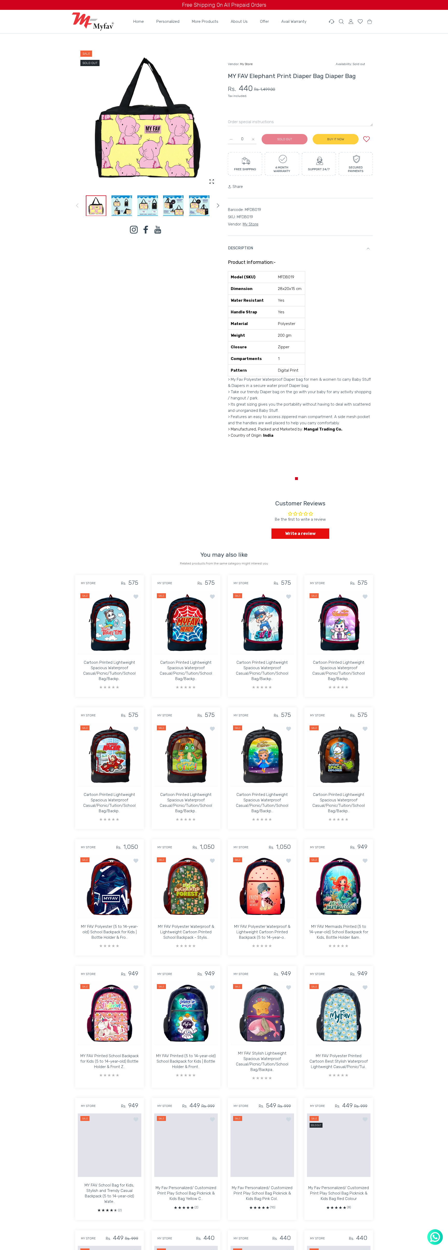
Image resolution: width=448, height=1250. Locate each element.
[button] (218, 205)
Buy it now (335, 139)
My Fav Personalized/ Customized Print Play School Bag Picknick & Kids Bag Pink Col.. (262, 1193)
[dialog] (341, 21)
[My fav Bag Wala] (92, 21)
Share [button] (238, 186)
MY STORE (88, 583)
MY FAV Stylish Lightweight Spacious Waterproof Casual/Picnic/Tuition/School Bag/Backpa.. (262, 1061)
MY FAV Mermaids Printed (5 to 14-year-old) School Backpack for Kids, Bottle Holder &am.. (338, 932)
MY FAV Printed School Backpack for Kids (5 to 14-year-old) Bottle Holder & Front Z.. (109, 1061)
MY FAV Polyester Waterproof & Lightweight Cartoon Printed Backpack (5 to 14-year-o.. (262, 932)
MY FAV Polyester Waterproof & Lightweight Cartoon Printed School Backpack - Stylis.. (186, 932)
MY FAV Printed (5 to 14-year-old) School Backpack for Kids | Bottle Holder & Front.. (186, 1061)
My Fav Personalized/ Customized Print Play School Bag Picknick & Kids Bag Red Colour (338, 1193)
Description (240, 248)
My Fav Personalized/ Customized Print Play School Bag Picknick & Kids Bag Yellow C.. (186, 1193)
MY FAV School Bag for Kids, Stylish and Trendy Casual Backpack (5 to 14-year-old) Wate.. (109, 1193)
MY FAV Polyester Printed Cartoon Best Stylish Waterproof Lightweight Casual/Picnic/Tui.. (338, 1061)
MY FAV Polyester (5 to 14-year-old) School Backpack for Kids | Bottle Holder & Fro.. (109, 932)
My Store (246, 64)
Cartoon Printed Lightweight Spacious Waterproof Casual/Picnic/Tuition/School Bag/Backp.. (109, 670)
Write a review (300, 533)
